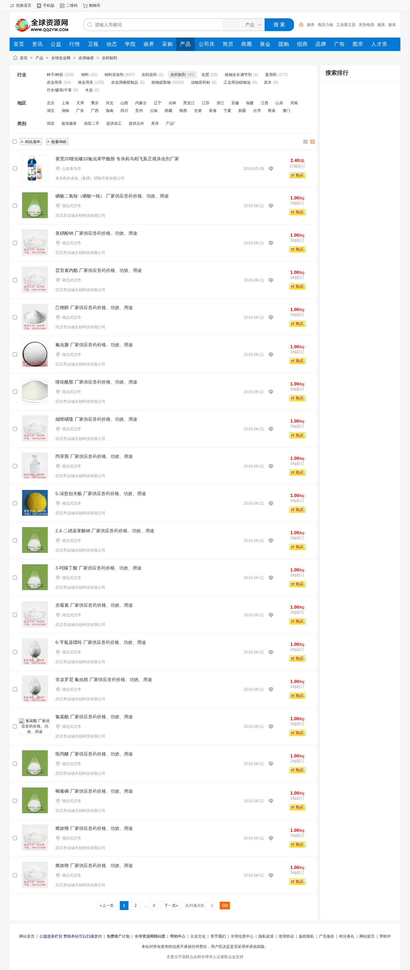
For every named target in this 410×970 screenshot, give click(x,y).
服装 (381, 24)
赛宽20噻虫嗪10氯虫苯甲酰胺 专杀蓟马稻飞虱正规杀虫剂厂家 (117, 158)
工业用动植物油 (237, 82)
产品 (39, 58)
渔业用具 (85, 82)
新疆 (242, 110)
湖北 (50, 110)
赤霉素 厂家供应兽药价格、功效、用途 (94, 605)
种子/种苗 (55, 74)
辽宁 (157, 103)
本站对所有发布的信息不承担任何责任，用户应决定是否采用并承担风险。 (205, 946)
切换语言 (23, 5)
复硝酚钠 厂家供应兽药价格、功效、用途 (96, 233)
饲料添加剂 (114, 74)
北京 (50, 103)
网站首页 (27, 936)
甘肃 (198, 110)
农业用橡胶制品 (124, 82)
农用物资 (86, 58)
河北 (109, 103)
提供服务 (69, 123)
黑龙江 (189, 103)
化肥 (205, 74)
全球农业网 (60, 58)
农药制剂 (109, 58)
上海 (65, 103)
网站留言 (367, 936)
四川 (124, 110)
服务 (311, 24)
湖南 (65, 110)
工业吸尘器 (346, 24)
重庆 (95, 103)
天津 (80, 103)
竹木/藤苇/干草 (59, 90)
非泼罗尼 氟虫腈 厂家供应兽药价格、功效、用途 (103, 679)
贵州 (139, 110)
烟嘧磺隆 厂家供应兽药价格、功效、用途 (96, 419)
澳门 (286, 110)
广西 (95, 110)
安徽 (235, 103)
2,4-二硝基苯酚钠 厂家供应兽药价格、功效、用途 (104, 530)
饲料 (85, 74)
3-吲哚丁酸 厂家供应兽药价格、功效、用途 (98, 567)
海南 (109, 110)
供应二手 (91, 123)
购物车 (95, 5)
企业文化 (198, 936)
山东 (279, 103)
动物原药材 (200, 82)
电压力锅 (325, 24)
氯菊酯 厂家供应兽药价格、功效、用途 (94, 716)
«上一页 (107, 905)
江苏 (205, 103)
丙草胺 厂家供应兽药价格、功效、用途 (94, 456)
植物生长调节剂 (238, 74)
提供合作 (136, 123)
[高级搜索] (299, 24)
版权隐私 (306, 936)
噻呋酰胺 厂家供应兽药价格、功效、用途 (96, 381)
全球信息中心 (242, 936)
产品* (170, 123)
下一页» (171, 905)
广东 (80, 110)
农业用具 (54, 82)
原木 (268, 82)
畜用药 (271, 74)
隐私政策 (266, 936)
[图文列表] (312, 141)
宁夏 (227, 110)
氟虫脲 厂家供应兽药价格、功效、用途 (94, 344)
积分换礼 (347, 936)
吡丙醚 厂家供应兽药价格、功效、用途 (94, 753)
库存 (155, 123)
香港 (271, 110)
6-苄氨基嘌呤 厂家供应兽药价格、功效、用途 (100, 642)
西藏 (168, 110)
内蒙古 (141, 103)
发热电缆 (366, 24)
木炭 (89, 90)
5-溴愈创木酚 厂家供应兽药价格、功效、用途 (100, 493)
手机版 (48, 5)
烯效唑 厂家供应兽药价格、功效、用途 (94, 828)
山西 (124, 103)
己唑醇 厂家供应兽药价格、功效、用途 (94, 307)
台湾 (257, 110)
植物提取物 (161, 82)
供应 (50, 123)
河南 (294, 103)
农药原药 (149, 74)
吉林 (172, 103)
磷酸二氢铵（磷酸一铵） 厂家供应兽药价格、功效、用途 (112, 195)
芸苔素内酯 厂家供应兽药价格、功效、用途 (98, 270)
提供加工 (114, 123)
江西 (264, 103)
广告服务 (326, 936)
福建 (250, 103)
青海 (213, 110)
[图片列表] (305, 141)
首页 (24, 58)
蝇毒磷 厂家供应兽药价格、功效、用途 (94, 791)
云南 (154, 110)
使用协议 (286, 936)
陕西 (183, 110)
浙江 (220, 103)
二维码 (72, 5)
